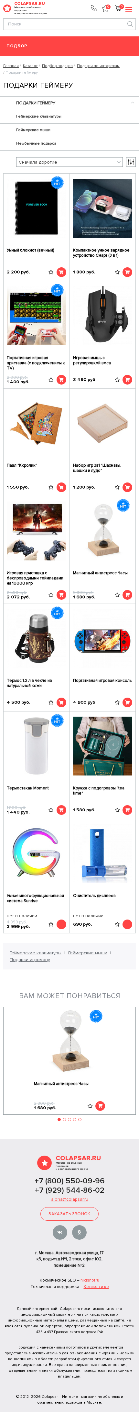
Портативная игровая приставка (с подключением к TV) (36, 363)
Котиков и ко (96, 1286)
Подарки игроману (30, 959)
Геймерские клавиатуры (38, 116)
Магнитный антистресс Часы (100, 573)
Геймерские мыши (33, 130)
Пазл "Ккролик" (22, 465)
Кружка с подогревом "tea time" (98, 791)
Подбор (16, 46)
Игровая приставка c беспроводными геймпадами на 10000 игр (35, 578)
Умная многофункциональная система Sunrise (35, 898)
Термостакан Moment (28, 788)
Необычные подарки (36, 143)
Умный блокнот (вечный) (30, 250)
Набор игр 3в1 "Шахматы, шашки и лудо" (97, 468)
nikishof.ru (89, 1280)
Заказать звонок (69, 1213)
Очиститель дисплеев (94, 895)
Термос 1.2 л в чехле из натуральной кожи (29, 683)
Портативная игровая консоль (102, 680)
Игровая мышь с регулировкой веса (92, 360)
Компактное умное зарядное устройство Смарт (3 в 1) (101, 253)
